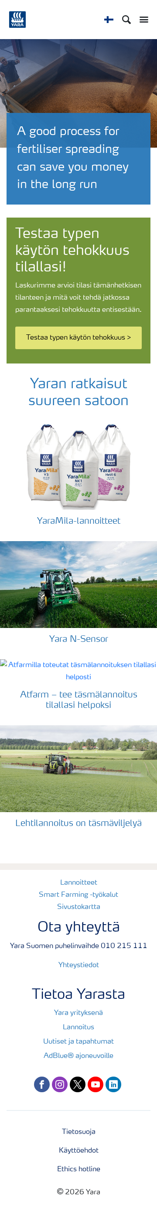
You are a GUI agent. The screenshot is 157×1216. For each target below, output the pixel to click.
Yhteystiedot (78, 965)
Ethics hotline (78, 1169)
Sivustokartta (78, 907)
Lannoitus (78, 1027)
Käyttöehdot (79, 1150)
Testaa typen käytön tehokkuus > (78, 337)
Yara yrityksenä (78, 1013)
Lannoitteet (78, 882)
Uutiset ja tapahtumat (78, 1041)
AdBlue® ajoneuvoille (78, 1056)
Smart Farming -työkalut (78, 895)
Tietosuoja (79, 1132)
